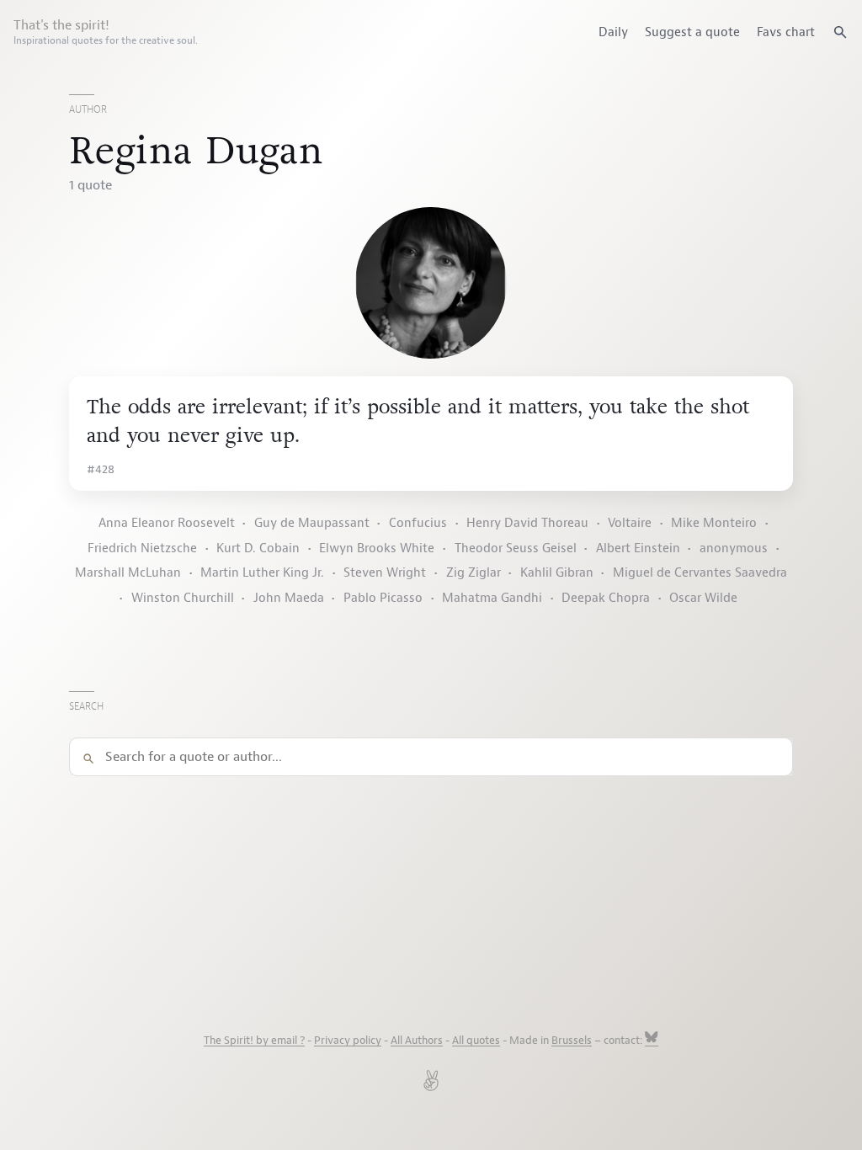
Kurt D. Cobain (258, 548)
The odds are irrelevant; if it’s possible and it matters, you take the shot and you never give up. (418, 421)
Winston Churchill (182, 598)
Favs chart (786, 32)
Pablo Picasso (383, 598)
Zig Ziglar (473, 573)
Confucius (418, 523)
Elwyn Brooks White (376, 548)
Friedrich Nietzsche (142, 548)
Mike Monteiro (714, 523)
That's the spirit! (105, 32)
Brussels (571, 1040)
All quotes (476, 1040)
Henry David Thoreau (527, 523)
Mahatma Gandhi (492, 598)
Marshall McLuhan (128, 573)
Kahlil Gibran (556, 573)
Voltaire (630, 523)
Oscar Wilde (703, 598)
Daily (613, 32)
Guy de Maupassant (312, 523)
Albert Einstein (638, 548)
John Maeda (288, 598)
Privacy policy (347, 1040)
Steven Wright (384, 573)
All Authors (417, 1040)
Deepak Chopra (605, 598)
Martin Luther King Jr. (262, 573)
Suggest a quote (692, 32)
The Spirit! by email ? (254, 1040)
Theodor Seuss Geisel (516, 548)
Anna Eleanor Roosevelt (166, 523)
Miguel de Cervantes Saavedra (700, 573)
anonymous (734, 548)
